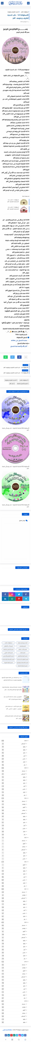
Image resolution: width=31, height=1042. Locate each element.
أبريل (24, 756)
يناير (24, 765)
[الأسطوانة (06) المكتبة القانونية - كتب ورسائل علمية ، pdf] (15, 410)
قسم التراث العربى (8, 653)
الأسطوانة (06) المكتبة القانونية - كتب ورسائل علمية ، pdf (15, 429)
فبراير (24, 762)
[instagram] (12, 594)
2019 (25, 962)
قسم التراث (22, 653)
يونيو (24, 750)
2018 (25, 1001)
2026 (25, 741)
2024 (25, 798)
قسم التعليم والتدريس (8, 656)
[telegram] (25, 599)
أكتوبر (24, 807)
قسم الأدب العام (23, 649)
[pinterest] (19, 599)
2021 (25, 889)
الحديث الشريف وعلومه (13, 12)
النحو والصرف (22, 646)
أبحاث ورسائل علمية (22, 643)
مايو (24, 753)
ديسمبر (23, 771)
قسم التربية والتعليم (22, 656)
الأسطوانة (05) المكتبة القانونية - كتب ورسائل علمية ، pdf (15, 467)
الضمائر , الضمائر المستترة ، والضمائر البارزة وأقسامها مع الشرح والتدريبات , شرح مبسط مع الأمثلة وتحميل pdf (12, 689)
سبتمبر (23, 810)
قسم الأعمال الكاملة (22, 384)
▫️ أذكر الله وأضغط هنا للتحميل (19, 346)
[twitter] (19, 594)
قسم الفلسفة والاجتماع (8, 659)
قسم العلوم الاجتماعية (22, 659)
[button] (19, 357)
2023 (25, 837)
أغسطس (23, 744)
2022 (25, 862)
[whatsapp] (12, 599)
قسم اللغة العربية (8, 662)
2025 (25, 768)
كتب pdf (11, 384)
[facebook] (25, 594)
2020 (25, 922)
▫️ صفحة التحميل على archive (20, 340)
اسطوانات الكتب (24, 12)
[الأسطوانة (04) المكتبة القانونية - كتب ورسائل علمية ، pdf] (15, 486)
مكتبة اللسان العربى (7, 1030)
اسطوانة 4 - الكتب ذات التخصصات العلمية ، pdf (13, 200)
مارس (24, 759)
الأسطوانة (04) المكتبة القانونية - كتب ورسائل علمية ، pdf (15, 506)
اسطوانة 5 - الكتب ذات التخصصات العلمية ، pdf (13, 208)
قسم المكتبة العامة (22, 666)
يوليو (24, 747)
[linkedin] (5, 599)
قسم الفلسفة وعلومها (22, 662)
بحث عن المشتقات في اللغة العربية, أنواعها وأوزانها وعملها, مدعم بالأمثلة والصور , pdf (12, 680)
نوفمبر (23, 804)
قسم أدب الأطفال (8, 646)
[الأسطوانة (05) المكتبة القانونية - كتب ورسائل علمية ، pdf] (15, 448)
